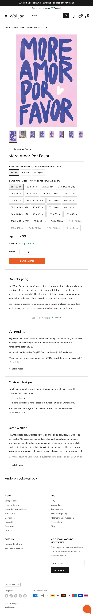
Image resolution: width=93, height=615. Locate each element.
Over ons (9, 526)
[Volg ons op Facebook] (6, 596)
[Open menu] (6, 16)
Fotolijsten (10, 513)
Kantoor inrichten (13, 544)
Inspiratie (9, 522)
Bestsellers (10, 517)
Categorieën (11, 500)
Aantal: (12, 251)
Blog (53, 526)
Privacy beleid (57, 522)
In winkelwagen (27, 260)
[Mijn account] (74, 16)
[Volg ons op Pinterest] (15, 596)
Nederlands (10, 584)
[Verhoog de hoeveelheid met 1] (35, 251)
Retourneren (57, 509)
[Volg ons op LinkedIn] (25, 596)
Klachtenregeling (59, 513)
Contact (8, 530)
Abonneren (59, 570)
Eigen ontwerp (12, 505)
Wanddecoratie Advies (16, 509)
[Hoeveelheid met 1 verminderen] (22, 251)
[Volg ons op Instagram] (11, 596)
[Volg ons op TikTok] (20, 596)
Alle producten (18, 27)
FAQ (53, 500)
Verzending (56, 505)
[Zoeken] (66, 15)
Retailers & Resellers (14, 548)
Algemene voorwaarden (62, 517)
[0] (86, 16)
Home (7, 27)
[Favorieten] (80, 16)
